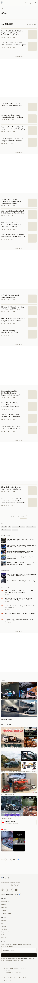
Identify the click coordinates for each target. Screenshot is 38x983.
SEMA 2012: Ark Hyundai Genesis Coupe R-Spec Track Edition (13, 320)
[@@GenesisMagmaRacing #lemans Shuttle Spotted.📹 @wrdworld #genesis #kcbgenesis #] (19, 841)
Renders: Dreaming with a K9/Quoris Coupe (9, 332)
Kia (9, 527)
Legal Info (24, 975)
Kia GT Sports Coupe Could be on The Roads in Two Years (11, 104)
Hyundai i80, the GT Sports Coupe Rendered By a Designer (12, 116)
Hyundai (4, 527)
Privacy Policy (23, 958)
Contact (3, 904)
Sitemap (3, 910)
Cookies (12, 975)
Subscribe (19, 955)
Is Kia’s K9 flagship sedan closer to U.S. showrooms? (10, 416)
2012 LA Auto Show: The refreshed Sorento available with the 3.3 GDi (13, 236)
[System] (31, 3)
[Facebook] (6, 859)
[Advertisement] (19, 78)
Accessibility (8, 977)
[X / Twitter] (10, 859)
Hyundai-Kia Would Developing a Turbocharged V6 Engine (12, 308)
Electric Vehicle (31, 527)
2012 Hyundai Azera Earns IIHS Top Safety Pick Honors (11, 427)
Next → (23, 517)
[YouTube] (14, 859)
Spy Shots (22, 527)
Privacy (6, 975)
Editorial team (5, 901)
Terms (9, 958)
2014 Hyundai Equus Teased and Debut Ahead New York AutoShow (13, 212)
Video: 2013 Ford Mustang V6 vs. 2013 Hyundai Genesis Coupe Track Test (10, 405)
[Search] (26, 3)
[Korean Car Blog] (12, 3)
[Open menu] (35, 3)
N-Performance (6, 530)
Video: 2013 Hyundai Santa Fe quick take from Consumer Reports (13, 44)
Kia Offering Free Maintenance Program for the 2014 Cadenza (12, 140)
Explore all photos (6, 719)
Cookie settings (9, 980)
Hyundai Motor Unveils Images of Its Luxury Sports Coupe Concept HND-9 (11, 201)
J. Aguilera (17, 972)
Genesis (15, 527)
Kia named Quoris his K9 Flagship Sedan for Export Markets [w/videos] (10, 393)
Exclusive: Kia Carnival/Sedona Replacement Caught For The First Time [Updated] (12, 33)
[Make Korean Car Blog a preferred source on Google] (17, 859)
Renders (15, 530)
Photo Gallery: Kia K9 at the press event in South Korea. (11, 488)
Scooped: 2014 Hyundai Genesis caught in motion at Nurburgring (13, 128)
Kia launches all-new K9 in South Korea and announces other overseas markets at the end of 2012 (13, 501)
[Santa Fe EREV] (28, 691)
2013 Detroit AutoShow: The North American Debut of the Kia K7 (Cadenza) (11, 225)
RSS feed (4, 907)
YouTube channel (6, 913)
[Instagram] (3, 859)
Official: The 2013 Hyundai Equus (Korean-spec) (10, 296)
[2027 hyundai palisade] (28, 708)
